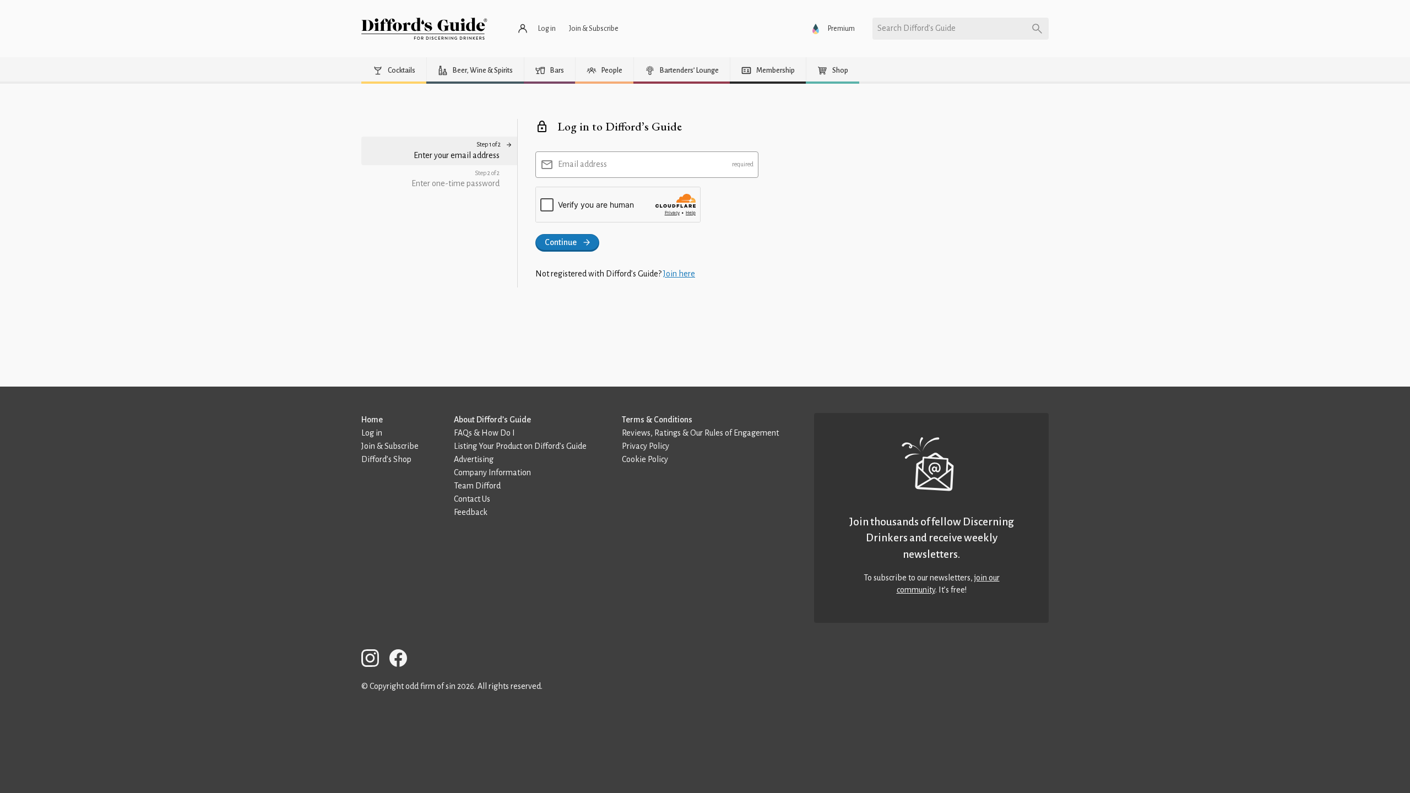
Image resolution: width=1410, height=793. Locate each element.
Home (372, 419)
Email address (582, 164)
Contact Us (472, 499)
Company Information (492, 472)
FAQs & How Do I (484, 432)
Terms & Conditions (657, 419)
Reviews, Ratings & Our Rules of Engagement (700, 432)
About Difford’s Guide (492, 419)
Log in (371, 432)
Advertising (474, 459)
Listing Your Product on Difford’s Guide (520, 446)
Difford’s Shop (386, 459)
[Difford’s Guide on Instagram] (374, 660)
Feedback (470, 512)
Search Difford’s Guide (916, 28)
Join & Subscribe (390, 446)
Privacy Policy (645, 446)
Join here (679, 273)
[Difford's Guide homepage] (424, 29)
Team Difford (477, 485)
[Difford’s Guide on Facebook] (402, 660)
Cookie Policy (645, 459)
